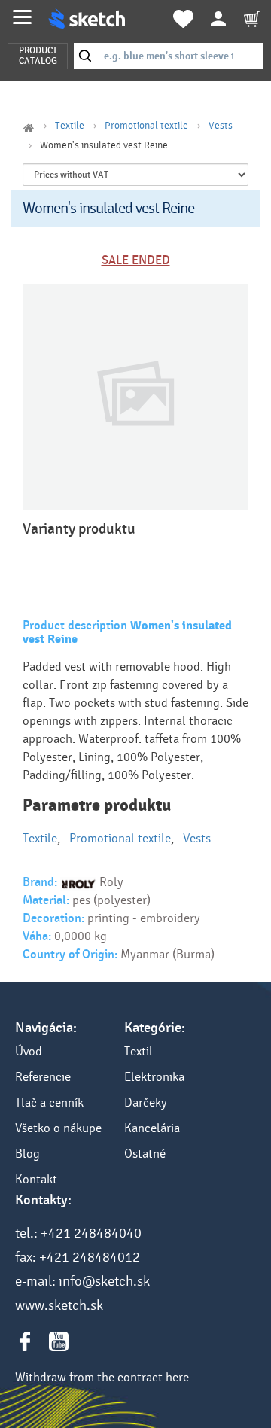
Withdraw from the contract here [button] (102, 1377)
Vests (221, 126)
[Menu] (22, 17)
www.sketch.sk (59, 1305)
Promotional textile (146, 126)
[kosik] (252, 19)
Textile (69, 126)
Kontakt (36, 1179)
